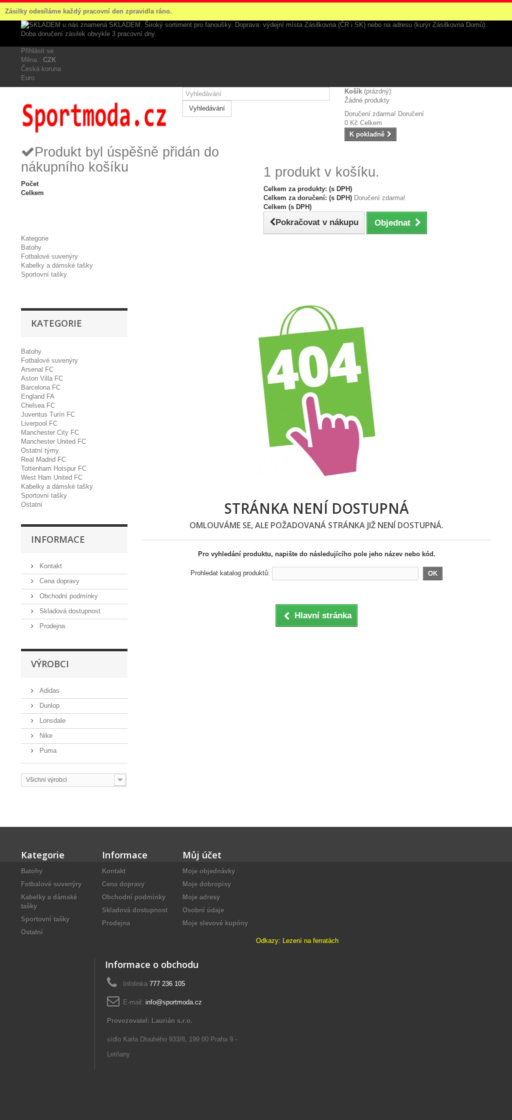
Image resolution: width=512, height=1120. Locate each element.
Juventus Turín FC (48, 414)
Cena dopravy (59, 581)
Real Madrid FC (43, 459)
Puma (47, 750)
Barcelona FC (40, 387)
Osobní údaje (203, 910)
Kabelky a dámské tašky (57, 265)
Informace (58, 539)
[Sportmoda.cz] (94, 115)
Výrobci (50, 664)
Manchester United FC (53, 441)
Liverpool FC (39, 423)
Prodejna (51, 626)
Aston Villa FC (42, 378)
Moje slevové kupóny (215, 923)
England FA (37, 396)
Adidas (49, 690)
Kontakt (50, 566)
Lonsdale (52, 720)
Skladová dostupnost (69, 611)
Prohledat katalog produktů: (230, 573)
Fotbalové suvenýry (49, 256)
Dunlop (49, 705)
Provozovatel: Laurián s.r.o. (149, 1020)
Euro (27, 78)
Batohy (31, 247)
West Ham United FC (51, 477)
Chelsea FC (38, 405)
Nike (45, 735)
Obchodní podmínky (68, 596)
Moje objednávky (208, 871)
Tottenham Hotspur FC (53, 468)
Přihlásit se (37, 51)
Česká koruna (41, 69)
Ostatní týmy (40, 450)
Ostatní (31, 504)
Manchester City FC (50, 432)
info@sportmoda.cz (174, 1002)
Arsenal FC (37, 369)
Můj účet (202, 855)
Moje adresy (201, 897)
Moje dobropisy (206, 884)
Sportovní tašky (44, 274)
